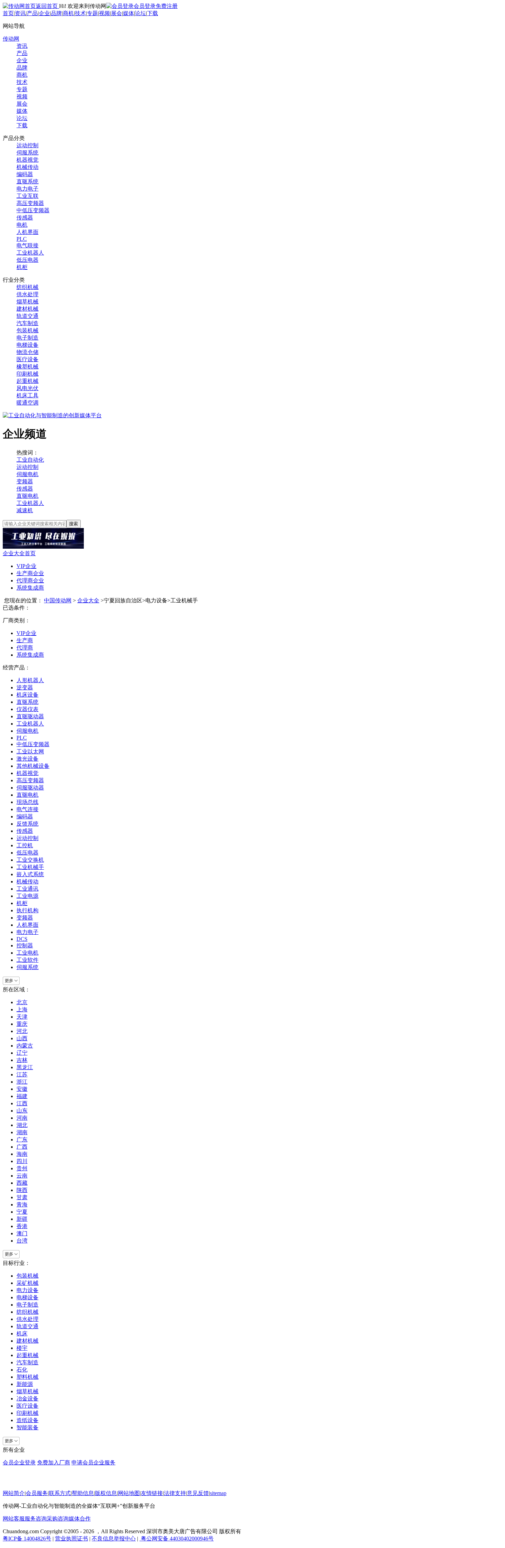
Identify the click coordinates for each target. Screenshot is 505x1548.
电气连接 (27, 809)
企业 (44, 13)
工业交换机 (30, 860)
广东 (21, 1139)
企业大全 (88, 600)
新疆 (21, 1219)
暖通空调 (27, 403)
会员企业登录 (19, 1462)
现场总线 (27, 802)
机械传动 (27, 167)
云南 (21, 1176)
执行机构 (27, 910)
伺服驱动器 (30, 788)
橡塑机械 (27, 366)
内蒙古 (24, 1046)
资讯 (20, 13)
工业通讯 (27, 889)
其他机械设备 (32, 766)
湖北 (21, 1125)
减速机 (24, 510)
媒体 (128, 13)
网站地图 (129, 1493)
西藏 (21, 1183)
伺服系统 (27, 152)
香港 (21, 1226)
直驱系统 (27, 181)
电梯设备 (27, 345)
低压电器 (27, 260)
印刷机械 (27, 374)
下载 (152, 13)
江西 (21, 1103)
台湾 (21, 1241)
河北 (21, 1031)
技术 (80, 13)
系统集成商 (30, 588)
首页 (8, 13)
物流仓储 (27, 352)
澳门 (21, 1233)
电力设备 (27, 1290)
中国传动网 (57, 600)
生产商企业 (30, 573)
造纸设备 (27, 1420)
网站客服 (14, 1519)
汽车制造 (27, 323)
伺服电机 (27, 474)
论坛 (140, 13)
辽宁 (21, 1053)
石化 (21, 1370)
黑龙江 (24, 1067)
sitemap (218, 1493)
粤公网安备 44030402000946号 (176, 1538)
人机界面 (27, 232)
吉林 (21, 1060)
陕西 (21, 1190)
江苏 (21, 1074)
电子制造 (27, 338)
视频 (104, 13)
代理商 (24, 648)
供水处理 (27, 294)
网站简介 (14, 1493)
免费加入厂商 (53, 1462)
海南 (21, 1154)
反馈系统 (27, 824)
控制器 (24, 945)
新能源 (24, 1384)
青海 (21, 1204)
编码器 (24, 174)
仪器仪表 (27, 709)
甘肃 (21, 1197)
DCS (21, 939)
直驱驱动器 (30, 716)
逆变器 (24, 687)
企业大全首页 (19, 553)
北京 (21, 1002)
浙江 (21, 1082)
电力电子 (27, 189)
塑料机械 (27, 1377)
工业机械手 (30, 867)
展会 (116, 13)
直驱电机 (27, 496)
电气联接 (27, 245)
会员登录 (145, 6)
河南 (21, 1118)
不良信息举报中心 (114, 1538)
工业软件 (27, 960)
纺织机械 (27, 287)
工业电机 (27, 953)
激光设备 (27, 759)
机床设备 (27, 695)
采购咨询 (58, 1519)
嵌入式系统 (30, 874)
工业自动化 (30, 460)
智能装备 (27, 1427)
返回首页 (47, 6)
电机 (21, 225)
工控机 (24, 845)
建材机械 (27, 309)
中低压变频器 (32, 210)
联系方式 (60, 1493)
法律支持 (175, 1493)
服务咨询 (36, 1519)
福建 (21, 1096)
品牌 (56, 13)
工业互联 (27, 196)
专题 (92, 13)
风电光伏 (27, 388)
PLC (21, 239)
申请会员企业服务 (93, 1462)
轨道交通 (27, 316)
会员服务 (37, 1493)
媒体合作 (80, 1519)
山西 (21, 1038)
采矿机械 (27, 1283)
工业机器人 (30, 253)
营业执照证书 (71, 1538)
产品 (32, 13)
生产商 (24, 640)
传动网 (11, 39)
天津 (21, 1017)
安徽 (21, 1089)
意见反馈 (198, 1493)
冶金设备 (27, 1398)
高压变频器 (30, 203)
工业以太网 (30, 751)
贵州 (21, 1168)
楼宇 (21, 1348)
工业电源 (27, 896)
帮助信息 (83, 1493)
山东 (21, 1111)
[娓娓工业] (43, 547)
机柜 (21, 267)
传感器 (24, 218)
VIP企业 (26, 566)
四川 (21, 1161)
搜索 (73, 523)
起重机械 (27, 381)
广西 (21, 1147)
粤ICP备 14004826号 (27, 1538)
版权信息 (106, 1493)
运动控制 (27, 145)
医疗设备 (27, 359)
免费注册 (167, 6)
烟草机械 (27, 301)
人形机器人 (30, 680)
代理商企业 (30, 580)
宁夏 (21, 1212)
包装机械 (27, 330)
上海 (21, 1009)
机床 (21, 1333)
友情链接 (152, 1493)
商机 (68, 13)
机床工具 (27, 395)
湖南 (21, 1132)
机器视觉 (27, 160)
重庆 (21, 1024)
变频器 (24, 481)
